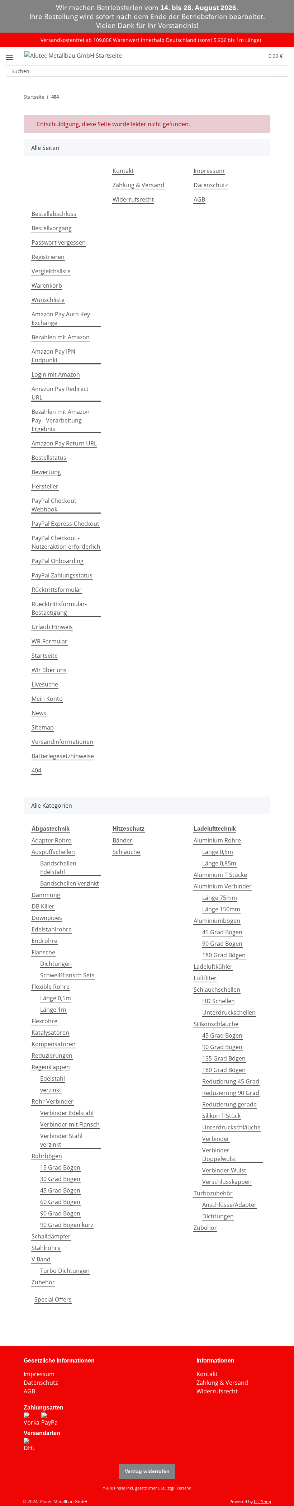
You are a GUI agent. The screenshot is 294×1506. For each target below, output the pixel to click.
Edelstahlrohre (52, 929)
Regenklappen (51, 1067)
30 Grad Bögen (60, 1179)
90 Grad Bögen (60, 1213)
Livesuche (45, 684)
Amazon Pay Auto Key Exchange (61, 318)
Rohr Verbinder (53, 1101)
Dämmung (46, 895)
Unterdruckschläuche (231, 1127)
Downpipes (47, 918)
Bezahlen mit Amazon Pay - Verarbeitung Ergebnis (61, 420)
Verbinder (215, 1139)
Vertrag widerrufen (147, 1471)
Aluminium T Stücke (220, 875)
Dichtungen (56, 964)
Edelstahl (52, 1078)
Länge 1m (53, 1010)
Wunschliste (48, 300)
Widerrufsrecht (133, 199)
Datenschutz (211, 185)
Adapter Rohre (51, 840)
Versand (183, 1488)
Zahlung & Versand (138, 185)
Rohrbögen (47, 1156)
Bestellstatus (49, 458)
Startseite (45, 656)
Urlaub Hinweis (52, 627)
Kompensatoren (54, 1044)
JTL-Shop (262, 1501)
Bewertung (46, 472)
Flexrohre (44, 1021)
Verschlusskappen (227, 1182)
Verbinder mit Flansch (70, 1124)
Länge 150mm (221, 909)
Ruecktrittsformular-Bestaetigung (59, 608)
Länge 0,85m (219, 863)
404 (36, 770)
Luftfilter (205, 978)
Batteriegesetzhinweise (63, 756)
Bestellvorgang (52, 228)
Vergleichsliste (51, 271)
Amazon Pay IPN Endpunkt (53, 356)
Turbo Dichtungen (65, 1271)
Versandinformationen (62, 742)
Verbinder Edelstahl (67, 1113)
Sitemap (43, 727)
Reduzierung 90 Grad (230, 1093)
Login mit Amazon (56, 374)
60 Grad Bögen (60, 1202)
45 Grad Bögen (60, 1190)
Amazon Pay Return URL (64, 443)
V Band (41, 1259)
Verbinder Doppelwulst (219, 1154)
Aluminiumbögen (217, 921)
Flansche (43, 952)
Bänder (122, 840)
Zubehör (43, 1282)
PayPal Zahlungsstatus (62, 575)
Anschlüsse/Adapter (229, 1205)
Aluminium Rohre (217, 840)
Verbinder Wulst (224, 1170)
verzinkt (50, 1090)
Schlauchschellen (217, 989)
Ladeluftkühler (213, 967)
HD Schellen (218, 1001)
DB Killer (43, 906)
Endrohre (44, 941)
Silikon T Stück (221, 1116)
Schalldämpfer (51, 1236)
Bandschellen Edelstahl (58, 867)
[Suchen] (280, 71)
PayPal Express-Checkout (65, 524)
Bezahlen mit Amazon (61, 337)
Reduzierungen (52, 1055)
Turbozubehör (213, 1193)
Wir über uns (49, 670)
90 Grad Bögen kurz (66, 1225)
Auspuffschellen (53, 852)
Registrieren (48, 257)
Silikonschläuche (216, 1024)
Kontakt (123, 171)
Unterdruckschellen (229, 1012)
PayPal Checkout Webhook (54, 505)
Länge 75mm (219, 898)
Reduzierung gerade (229, 1104)
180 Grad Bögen (224, 955)
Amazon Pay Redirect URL (60, 393)
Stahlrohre (46, 1248)
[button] (245, 55)
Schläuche (126, 852)
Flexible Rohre (51, 987)
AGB (199, 199)
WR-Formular (49, 641)
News (39, 713)
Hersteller (45, 486)
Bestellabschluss (54, 214)
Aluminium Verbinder (223, 886)
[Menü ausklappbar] (9, 54)
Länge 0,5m (55, 998)
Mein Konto (47, 699)
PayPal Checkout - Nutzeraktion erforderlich (66, 542)
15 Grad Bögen (60, 1167)
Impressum (209, 171)
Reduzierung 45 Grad (230, 1081)
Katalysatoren (50, 1033)
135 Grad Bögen (224, 1058)
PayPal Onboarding (58, 561)
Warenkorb (47, 285)
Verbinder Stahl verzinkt (61, 1140)
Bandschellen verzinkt (69, 883)
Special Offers (53, 1299)
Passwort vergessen (59, 242)
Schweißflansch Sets (67, 975)
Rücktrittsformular (57, 590)
